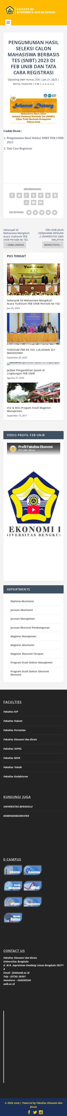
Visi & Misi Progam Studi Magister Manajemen (29, 409)
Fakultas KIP (10, 711)
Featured (26, 83)
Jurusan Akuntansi (22, 610)
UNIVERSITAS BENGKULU (18, 806)
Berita (16, 83)
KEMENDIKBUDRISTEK (16, 815)
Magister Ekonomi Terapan (27, 653)
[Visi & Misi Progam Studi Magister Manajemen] (33, 393)
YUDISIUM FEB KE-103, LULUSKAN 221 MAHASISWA (31, 351)
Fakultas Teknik (12, 767)
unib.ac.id (9, 984)
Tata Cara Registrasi (19, 148)
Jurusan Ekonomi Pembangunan (30, 627)
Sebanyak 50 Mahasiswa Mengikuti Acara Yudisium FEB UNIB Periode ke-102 (33, 302)
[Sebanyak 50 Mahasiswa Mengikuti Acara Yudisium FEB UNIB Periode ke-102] (33, 279)
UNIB (17, 1103)
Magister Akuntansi (22, 645)
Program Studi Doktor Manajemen (32, 662)
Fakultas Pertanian (14, 730)
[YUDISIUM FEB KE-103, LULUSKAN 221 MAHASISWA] (33, 329)
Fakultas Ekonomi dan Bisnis (20, 739)
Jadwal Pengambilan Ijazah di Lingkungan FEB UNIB (26, 371)
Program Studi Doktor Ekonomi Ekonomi (30, 673)
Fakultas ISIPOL (12, 748)
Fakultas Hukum (13, 721)
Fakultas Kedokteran (15, 776)
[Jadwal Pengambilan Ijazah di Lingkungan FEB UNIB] (33, 363)
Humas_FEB (33, 79)
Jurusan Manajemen (23, 618)
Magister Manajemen (23, 636)
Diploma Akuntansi (22, 601)
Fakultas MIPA (11, 758)
